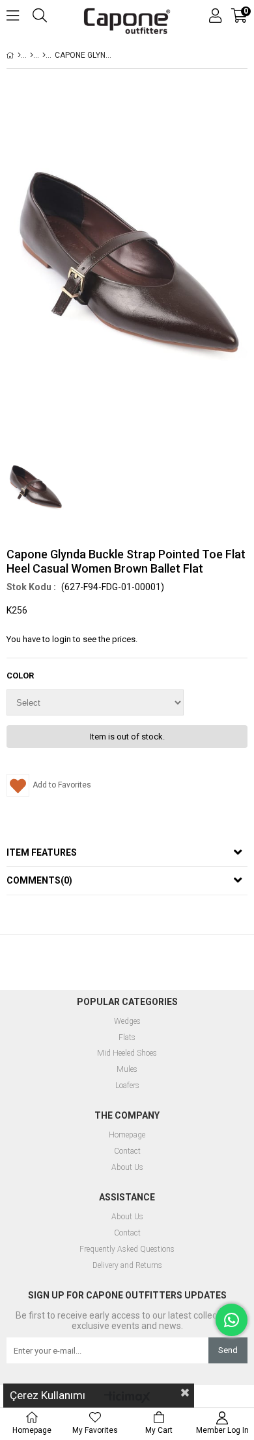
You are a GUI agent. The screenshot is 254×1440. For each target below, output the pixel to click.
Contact (127, 1151)
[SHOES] (31, 55)
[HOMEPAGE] (19, 55)
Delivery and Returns (127, 1265)
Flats (127, 1038)
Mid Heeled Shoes (127, 1053)
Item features (42, 852)
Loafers (127, 1086)
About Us (127, 1167)
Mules (127, 1069)
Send (228, 1350)
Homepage (127, 1135)
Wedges (127, 1021)
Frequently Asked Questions (127, 1249)
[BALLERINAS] (44, 55)
